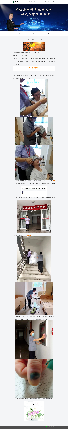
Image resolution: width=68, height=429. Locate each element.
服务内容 (41, 1)
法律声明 (49, 426)
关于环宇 (34, 1)
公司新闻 (20, 33)
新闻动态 (38, 1)
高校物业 (48, 33)
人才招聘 (52, 1)
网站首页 (30, 1)
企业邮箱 (54, 426)
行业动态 (34, 33)
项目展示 (45, 1)
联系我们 (52, 426)
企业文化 (49, 1)
